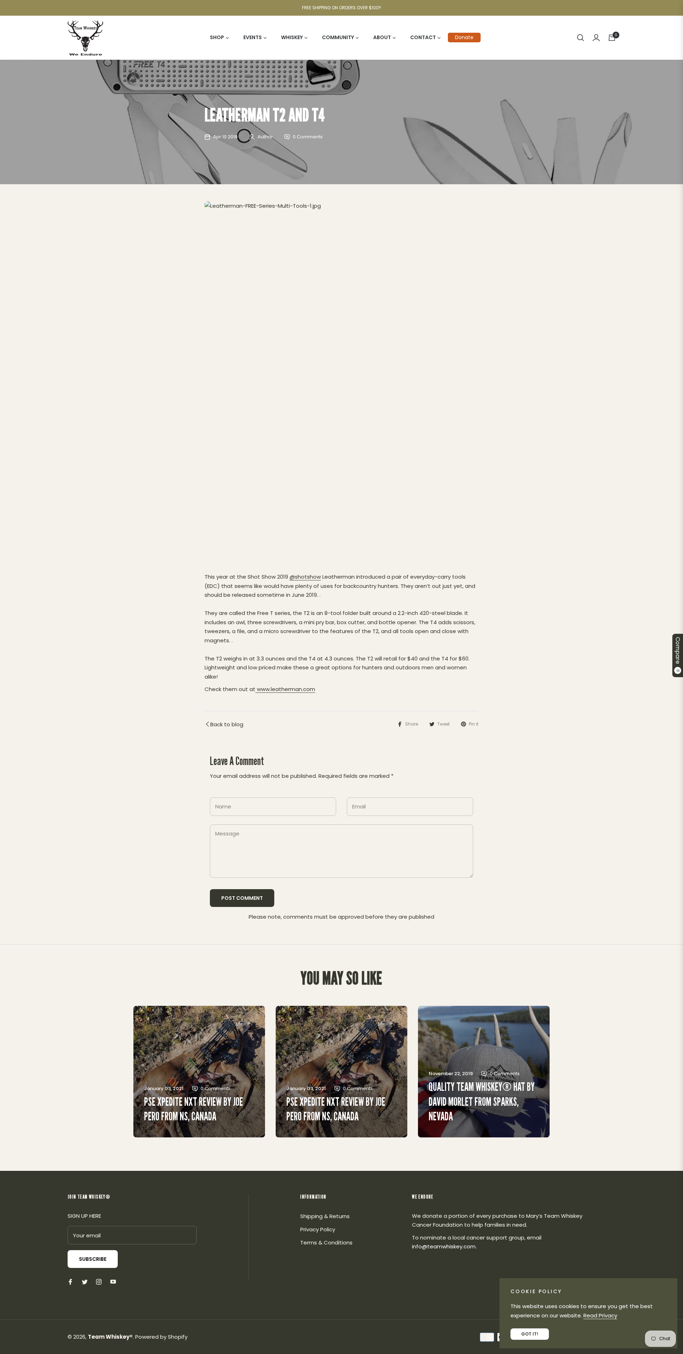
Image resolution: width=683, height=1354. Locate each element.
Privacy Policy (317, 1229)
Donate (464, 37)
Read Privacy (600, 1315)
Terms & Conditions (326, 1242)
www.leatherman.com (285, 689)
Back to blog (226, 724)
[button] (580, 38)
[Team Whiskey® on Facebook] (70, 1281)
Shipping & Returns (325, 1216)
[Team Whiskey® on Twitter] (85, 1281)
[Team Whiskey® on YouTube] (113, 1281)
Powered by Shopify (161, 1336)
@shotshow (305, 576)
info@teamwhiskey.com (444, 1246)
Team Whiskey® (110, 1336)
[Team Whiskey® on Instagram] (99, 1281)
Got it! (529, 1334)
